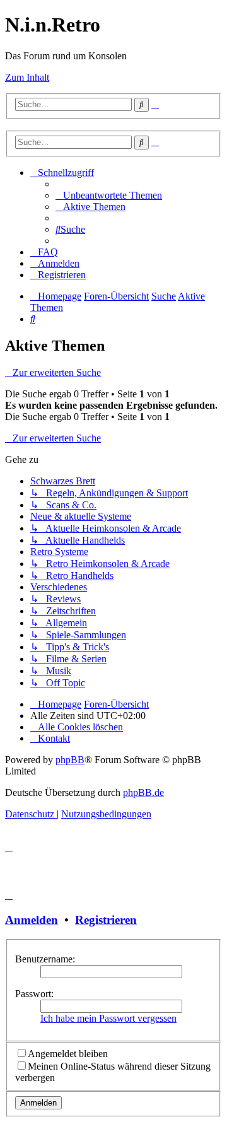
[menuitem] (108, 195)
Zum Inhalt (27, 77)
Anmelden (31, 919)
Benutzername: (45, 959)
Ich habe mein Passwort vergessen (108, 1018)
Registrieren (106, 919)
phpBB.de (143, 792)
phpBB (69, 759)
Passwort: (34, 993)
